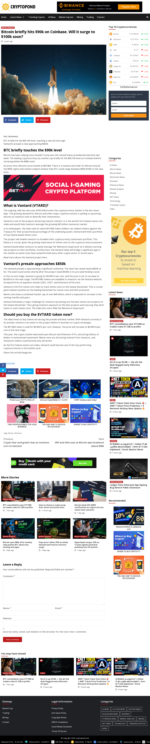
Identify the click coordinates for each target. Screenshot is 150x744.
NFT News (114, 197)
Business (114, 181)
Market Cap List (66, 17)
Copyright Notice (59, 717)
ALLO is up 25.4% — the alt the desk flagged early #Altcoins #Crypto (126, 365)
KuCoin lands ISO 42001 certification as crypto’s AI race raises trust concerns (89, 507)
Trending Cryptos (37, 17)
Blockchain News (117, 177)
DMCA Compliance (60, 722)
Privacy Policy (57, 708)
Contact (101, 17)
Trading (90, 17)
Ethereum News (117, 185)
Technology (115, 201)
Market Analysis (8, 28)
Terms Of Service (59, 731)
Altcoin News (115, 169)
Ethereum (18, 433)
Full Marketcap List (128, 87)
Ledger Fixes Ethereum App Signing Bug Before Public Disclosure (128, 486)
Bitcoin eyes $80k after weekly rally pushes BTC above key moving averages (17, 545)
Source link (9, 363)
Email (58, 608)
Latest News (16, 17)
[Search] (147, 17)
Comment (9, 576)
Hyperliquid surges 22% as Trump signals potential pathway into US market (87, 545)
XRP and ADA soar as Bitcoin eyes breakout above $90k (79, 442)
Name (7, 608)
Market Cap (7, 708)
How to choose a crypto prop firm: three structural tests (52, 506)
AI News (52, 17)
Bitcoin (10, 433)
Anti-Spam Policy (59, 713)
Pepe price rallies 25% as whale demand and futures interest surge (53, 545)
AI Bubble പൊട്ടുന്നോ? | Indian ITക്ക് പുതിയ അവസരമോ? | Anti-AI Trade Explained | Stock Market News (128, 447)
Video (112, 209)
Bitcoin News (115, 173)
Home (4, 17)
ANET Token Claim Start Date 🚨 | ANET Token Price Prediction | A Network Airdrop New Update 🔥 (128, 406)
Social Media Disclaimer (62, 726)
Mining (80, 17)
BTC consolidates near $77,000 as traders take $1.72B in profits (18, 506)
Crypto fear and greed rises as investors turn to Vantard (26, 442)
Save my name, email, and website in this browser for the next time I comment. (45, 631)
